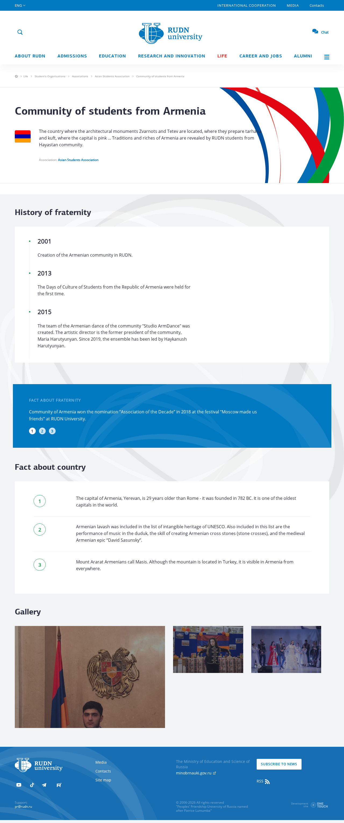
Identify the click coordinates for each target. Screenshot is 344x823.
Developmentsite (299, 804)
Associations (80, 76)
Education (112, 56)
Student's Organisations (50, 76)
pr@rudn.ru (23, 806)
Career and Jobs (260, 56)
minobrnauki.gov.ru (194, 772)
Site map (103, 779)
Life (222, 56)
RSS (260, 781)
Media (293, 5)
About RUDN (30, 56)
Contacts (317, 5)
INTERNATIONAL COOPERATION (246, 5)
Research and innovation (171, 56)
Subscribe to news (279, 764)
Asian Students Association (112, 76)
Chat (325, 32)
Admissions (72, 56)
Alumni (303, 56)
